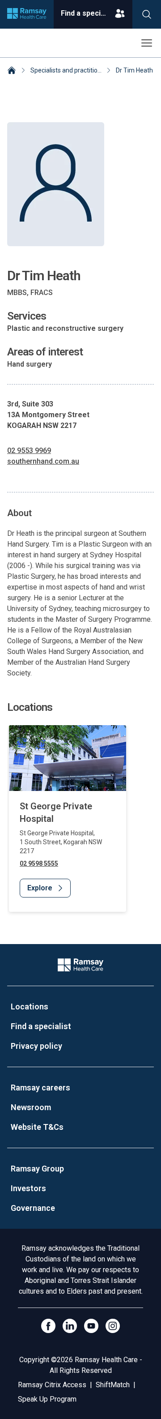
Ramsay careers (40, 1087)
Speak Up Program (47, 1399)
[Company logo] (27, 14)
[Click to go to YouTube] (91, 1326)
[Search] (146, 14)
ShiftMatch (113, 1385)
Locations (29, 1006)
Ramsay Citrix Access (52, 1385)
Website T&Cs (37, 1127)
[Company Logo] (80, 964)
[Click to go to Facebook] (48, 1326)
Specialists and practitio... (66, 70)
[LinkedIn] (70, 1326)
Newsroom (31, 1107)
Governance (33, 1208)
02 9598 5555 (39, 863)
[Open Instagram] (113, 1326)
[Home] (11, 71)
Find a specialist (41, 1026)
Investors (28, 1188)
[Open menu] (146, 43)
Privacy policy (36, 1046)
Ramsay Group (37, 1168)
